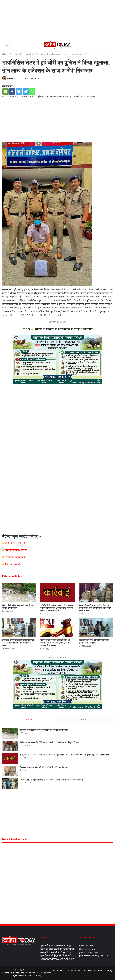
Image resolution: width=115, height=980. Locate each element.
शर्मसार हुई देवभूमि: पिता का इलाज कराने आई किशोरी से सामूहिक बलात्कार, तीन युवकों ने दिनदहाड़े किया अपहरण (55, 642)
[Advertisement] (57, 19)
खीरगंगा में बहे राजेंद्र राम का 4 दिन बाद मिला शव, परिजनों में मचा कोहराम (44, 730)
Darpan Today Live (30, 970)
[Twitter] (19, 91)
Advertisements (89, 971)
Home (7, 54)
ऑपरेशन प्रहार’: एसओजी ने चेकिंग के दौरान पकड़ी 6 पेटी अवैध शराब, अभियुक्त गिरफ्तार (49, 742)
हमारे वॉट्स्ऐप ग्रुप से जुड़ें (15, 542)
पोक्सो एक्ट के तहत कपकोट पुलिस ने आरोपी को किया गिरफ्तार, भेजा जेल (44, 767)
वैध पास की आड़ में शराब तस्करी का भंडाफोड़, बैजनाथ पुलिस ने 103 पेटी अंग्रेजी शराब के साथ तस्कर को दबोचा (95, 608)
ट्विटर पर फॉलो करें (12, 564)
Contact (101, 971)
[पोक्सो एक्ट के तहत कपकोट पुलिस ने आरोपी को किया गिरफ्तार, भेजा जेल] (10, 771)
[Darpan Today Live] (57, 45)
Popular (85, 719)
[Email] (5, 91)
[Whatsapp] (32, 91)
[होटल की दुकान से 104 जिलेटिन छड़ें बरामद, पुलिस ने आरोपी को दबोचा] (96, 627)
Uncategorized (17, 54)
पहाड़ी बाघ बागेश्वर (12, 78)
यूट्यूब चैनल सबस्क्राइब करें (15, 557)
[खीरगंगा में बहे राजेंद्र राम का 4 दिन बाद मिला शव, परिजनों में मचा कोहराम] (19, 592)
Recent (29, 719)
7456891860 (36, 976)
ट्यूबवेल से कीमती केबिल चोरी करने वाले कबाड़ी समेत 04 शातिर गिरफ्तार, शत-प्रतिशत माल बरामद (18, 642)
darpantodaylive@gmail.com (57, 958)
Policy (109, 971)
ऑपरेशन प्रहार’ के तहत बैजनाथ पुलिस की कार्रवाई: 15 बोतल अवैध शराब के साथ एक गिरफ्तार (51, 779)
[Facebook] (12, 91)
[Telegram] (26, 91)
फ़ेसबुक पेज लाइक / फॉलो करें (16, 550)
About (78, 971)
